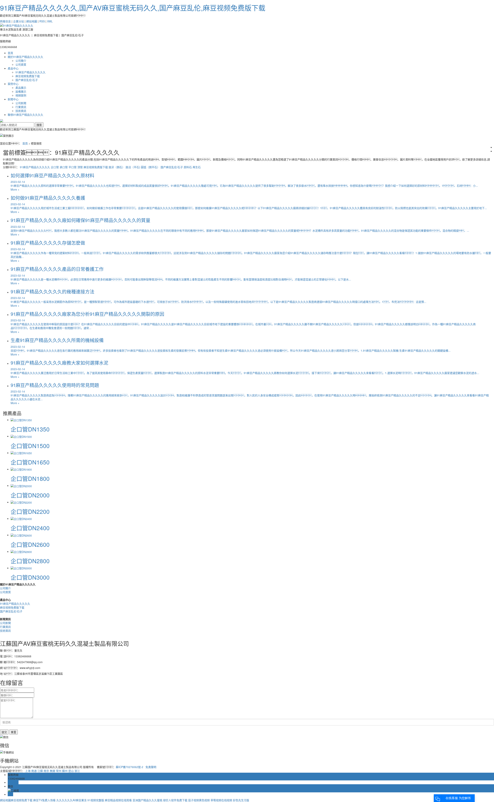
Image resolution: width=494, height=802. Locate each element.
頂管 (80, 167)
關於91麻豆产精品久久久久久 (25, 57)
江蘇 (40, 771)
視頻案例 (20, 95)
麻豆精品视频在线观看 (118, 800)
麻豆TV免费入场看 (44, 800)
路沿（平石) (133, 167)
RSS (42, 21)
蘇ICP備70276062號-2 (129, 767)
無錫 (52, 771)
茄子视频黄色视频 (199, 800)
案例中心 (13, 84)
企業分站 (18, 21)
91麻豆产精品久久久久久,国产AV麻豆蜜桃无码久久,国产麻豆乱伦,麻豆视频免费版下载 (132, 8)
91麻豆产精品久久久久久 (30, 72)
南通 (34, 771)
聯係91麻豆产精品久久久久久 (25, 115)
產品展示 (20, 87)
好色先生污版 (241, 800)
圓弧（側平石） (150, 167)
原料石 (188, 167)
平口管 (73, 167)
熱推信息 (5, 21)
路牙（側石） (117, 167)
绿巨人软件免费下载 (175, 800)
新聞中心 (13, 99)
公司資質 (20, 64)
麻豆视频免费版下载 (27, 76)
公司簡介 (20, 60)
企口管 (55, 167)
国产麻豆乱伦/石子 (26, 80)
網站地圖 (31, 21)
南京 (46, 771)
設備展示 (20, 91)
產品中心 (13, 68)
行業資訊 (20, 107)
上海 (27, 771)
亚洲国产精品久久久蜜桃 (147, 800)
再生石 (197, 167)
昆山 (71, 771)
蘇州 (65, 771)
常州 (58, 771)
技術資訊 (20, 111)
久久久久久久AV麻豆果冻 (71, 800)
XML (50, 21)
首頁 (10, 53)
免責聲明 (150, 767)
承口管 (64, 167)
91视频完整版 (95, 800)
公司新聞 (20, 103)
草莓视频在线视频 (221, 800)
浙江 (77, 771)
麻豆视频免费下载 (21, 800)
